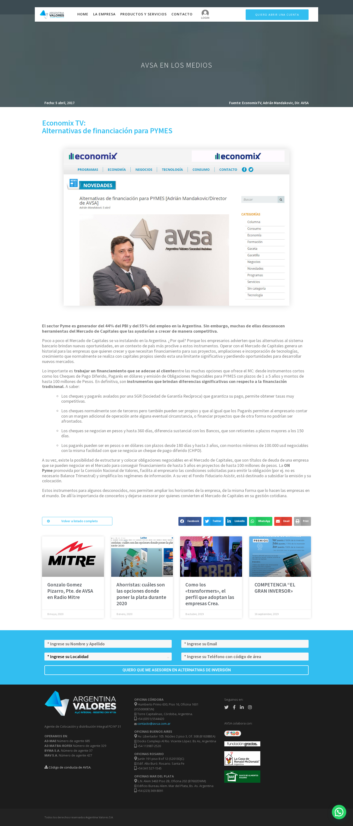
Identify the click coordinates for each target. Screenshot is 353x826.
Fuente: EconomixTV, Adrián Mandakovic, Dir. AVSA (269, 103)
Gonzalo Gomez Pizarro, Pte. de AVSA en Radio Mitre (70, 590)
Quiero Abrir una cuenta (277, 14)
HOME (82, 14)
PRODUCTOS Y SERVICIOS (143, 14)
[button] (77, 521)
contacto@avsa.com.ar (153, 723)
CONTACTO (182, 14)
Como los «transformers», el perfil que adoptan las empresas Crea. (209, 594)
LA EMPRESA (104, 14)
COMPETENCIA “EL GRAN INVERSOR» (275, 587)
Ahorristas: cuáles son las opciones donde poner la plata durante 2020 (141, 594)
